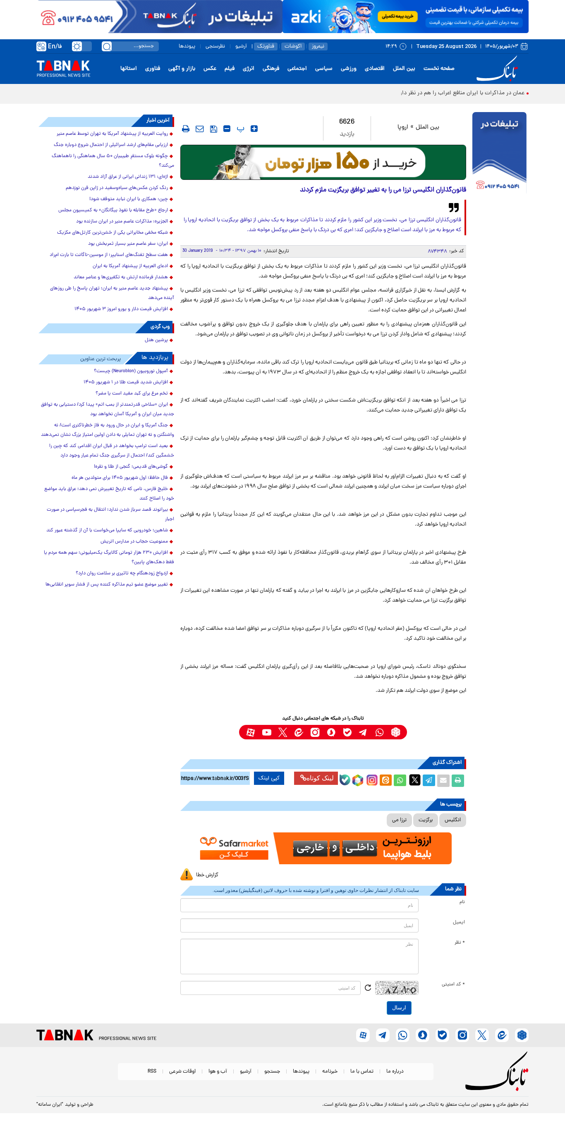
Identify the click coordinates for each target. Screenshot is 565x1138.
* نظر (460, 943)
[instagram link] (315, 732)
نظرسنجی (215, 46)
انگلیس (453, 820)
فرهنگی (271, 69)
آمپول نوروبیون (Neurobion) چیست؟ (131, 371)
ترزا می (399, 820)
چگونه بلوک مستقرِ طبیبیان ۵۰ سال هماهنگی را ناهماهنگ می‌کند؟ (113, 161)
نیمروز (318, 46)
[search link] (107, 46)
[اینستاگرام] (371, 779)
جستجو (272, 1072)
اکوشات (293, 46)
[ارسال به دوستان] (443, 781)
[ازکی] (405, 16)
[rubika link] (395, 732)
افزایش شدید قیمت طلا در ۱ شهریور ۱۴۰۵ (126, 382)
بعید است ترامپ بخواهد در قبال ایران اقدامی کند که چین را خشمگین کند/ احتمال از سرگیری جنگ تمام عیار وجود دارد (111, 450)
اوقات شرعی (182, 1072)
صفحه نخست (439, 69)
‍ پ (239, 128)
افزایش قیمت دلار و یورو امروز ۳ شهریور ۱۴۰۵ (121, 309)
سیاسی (324, 69)
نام (462, 902)
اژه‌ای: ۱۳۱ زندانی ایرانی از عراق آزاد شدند (128, 177)
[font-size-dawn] (226, 128)
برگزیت (426, 820)
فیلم (230, 69)
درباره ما (395, 1072)
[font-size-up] (254, 128)
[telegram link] (363, 732)
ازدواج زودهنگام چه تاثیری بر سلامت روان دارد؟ (122, 573)
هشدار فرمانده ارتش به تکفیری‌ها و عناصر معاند (121, 277)
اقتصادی (375, 69)
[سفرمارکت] (323, 848)
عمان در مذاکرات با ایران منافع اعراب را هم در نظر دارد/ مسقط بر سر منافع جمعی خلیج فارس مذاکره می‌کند (399, 93)
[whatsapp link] (379, 732)
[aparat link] (250, 732)
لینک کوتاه (320, 778)
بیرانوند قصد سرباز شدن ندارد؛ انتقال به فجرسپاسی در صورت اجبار (110, 514)
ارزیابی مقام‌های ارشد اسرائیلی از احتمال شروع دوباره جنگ (111, 145)
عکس (209, 69)
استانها (128, 69)
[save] (213, 129)
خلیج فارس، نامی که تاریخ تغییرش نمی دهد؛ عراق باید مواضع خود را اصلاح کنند (109, 493)
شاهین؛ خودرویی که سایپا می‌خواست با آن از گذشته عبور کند (107, 530)
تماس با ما (361, 1072)
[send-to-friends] (200, 128)
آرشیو (241, 46)
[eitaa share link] (385, 781)
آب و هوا (217, 1072)
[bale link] (347, 732)
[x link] (283, 732)
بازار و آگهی (181, 69)
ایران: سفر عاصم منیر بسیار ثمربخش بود (128, 244)
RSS (152, 1072)
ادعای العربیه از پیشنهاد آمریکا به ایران (130, 266)
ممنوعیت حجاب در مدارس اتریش (134, 541)
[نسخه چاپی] (458, 781)
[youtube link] (266, 732)
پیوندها (187, 46)
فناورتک (265, 46)
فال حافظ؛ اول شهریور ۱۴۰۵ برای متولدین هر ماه (120, 478)
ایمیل (459, 922)
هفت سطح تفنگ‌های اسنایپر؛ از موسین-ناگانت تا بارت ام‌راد (109, 255)
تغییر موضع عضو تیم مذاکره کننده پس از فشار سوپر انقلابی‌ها (106, 584)
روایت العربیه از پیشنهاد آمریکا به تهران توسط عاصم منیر (112, 134)
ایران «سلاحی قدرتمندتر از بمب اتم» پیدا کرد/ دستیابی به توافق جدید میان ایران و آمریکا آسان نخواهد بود (107, 409)
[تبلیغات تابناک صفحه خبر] (499, 154)
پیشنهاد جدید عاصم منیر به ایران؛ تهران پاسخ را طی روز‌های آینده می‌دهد (112, 293)
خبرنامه (330, 1072)
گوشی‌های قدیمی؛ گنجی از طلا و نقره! (131, 467)
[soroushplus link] (331, 732)
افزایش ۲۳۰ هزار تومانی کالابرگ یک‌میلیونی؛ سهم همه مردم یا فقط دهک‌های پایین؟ (109, 557)
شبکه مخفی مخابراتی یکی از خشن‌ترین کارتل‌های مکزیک (112, 233)
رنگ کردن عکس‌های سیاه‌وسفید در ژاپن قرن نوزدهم (117, 188)
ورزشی (349, 69)
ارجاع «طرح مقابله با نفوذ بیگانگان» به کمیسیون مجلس (113, 210)
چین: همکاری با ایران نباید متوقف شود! (128, 199)
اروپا (402, 127)
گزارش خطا (207, 875)
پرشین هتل (156, 340)
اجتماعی (297, 69)
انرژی (248, 69)
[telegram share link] (429, 781)
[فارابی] (323, 162)
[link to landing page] (498, 68)
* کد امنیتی (453, 984)
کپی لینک (269, 778)
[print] (186, 128)
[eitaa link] (299, 732)
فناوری (152, 69)
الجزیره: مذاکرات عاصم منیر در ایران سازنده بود (122, 221)
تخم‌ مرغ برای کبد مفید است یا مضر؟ (132, 393)
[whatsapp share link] (400, 781)
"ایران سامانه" (49, 1105)
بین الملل (404, 69)
